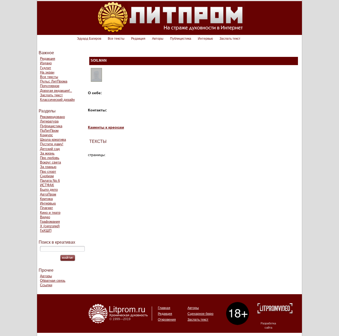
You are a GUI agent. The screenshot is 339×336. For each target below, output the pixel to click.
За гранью (48, 167)
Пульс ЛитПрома (53, 81)
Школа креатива (53, 140)
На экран (47, 72)
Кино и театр (50, 213)
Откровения (167, 319)
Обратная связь (52, 281)
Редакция (138, 38)
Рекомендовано (52, 117)
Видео (45, 217)
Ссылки (46, 285)
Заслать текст (230, 38)
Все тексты (116, 38)
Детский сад (50, 149)
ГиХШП (45, 231)
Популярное (49, 86)
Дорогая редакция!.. (56, 91)
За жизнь (47, 153)
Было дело (49, 190)
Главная (164, 308)
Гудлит (45, 68)
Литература (49, 121)
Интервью (205, 38)
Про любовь (49, 158)
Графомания (50, 222)
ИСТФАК (47, 185)
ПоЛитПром (49, 131)
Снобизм (47, 176)
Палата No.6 (50, 181)
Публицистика (180, 38)
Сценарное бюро (200, 314)
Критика (46, 199)
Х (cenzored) (50, 226)
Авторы (157, 38)
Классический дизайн (57, 100)
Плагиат (46, 208)
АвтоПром (48, 194)
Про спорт (48, 172)
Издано (46, 63)
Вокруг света (50, 162)
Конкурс (46, 135)
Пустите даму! (51, 144)
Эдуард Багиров (89, 38)
